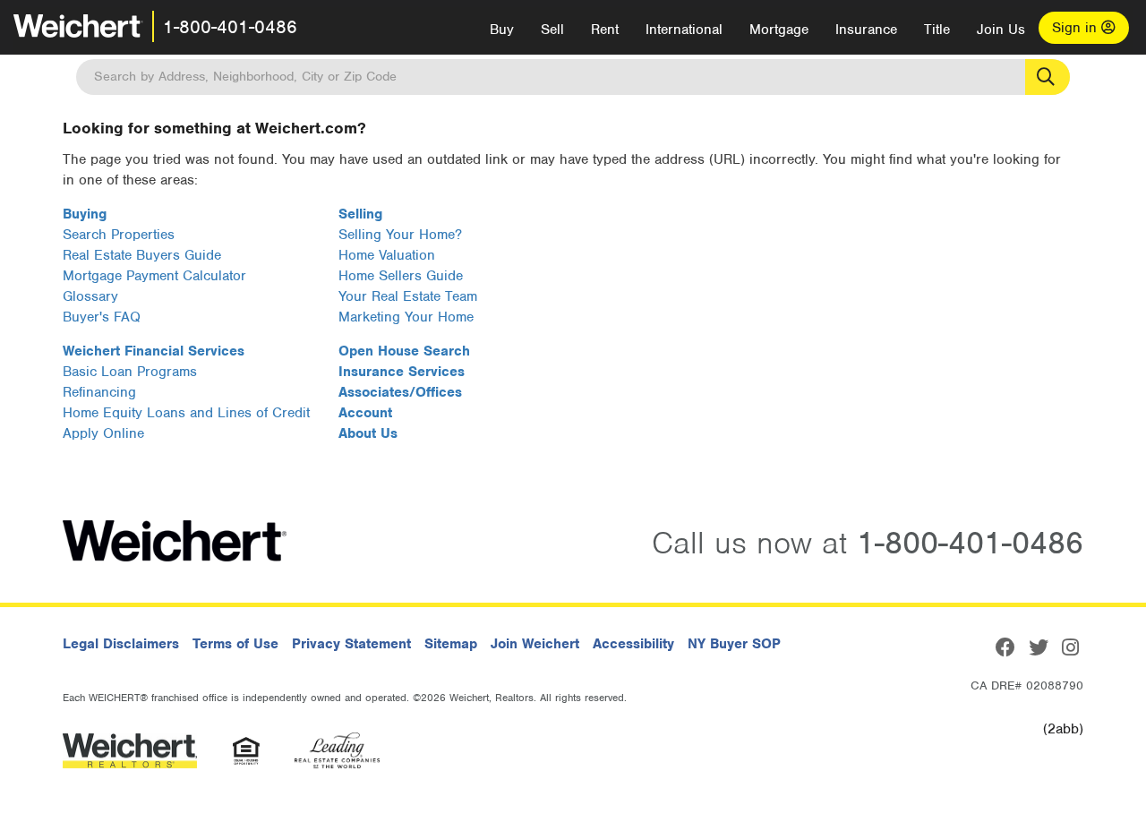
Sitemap (450, 644)
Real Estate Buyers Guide (142, 255)
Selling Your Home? (400, 235)
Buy (502, 30)
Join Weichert (535, 644)
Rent (605, 30)
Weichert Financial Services (153, 351)
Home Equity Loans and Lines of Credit (186, 413)
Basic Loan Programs (130, 372)
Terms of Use (235, 644)
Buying (85, 214)
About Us (368, 433)
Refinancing (99, 392)
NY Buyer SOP (734, 644)
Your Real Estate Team (407, 296)
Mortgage (778, 30)
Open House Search (404, 351)
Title (937, 30)
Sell (552, 30)
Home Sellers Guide (400, 276)
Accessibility (633, 644)
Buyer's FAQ (102, 317)
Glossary (90, 296)
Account (365, 413)
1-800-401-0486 (230, 27)
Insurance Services (401, 372)
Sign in (1076, 28)
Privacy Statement (351, 644)
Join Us (1001, 30)
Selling (360, 214)
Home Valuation (386, 255)
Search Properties (119, 235)
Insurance (866, 30)
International (684, 30)
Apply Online (103, 433)
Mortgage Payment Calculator (154, 276)
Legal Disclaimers (121, 644)
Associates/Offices (400, 392)
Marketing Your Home (406, 317)
